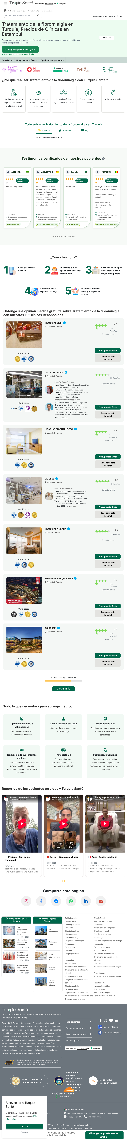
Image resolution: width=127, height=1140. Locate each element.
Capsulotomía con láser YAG (76, 992)
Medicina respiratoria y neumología (108, 941)
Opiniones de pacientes (52, 60)
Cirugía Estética (100, 918)
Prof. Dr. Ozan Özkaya (64, 382)
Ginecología (98, 937)
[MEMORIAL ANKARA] (24, 540)
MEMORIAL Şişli (14, 224)
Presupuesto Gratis (107, 350)
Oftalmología (70, 947)
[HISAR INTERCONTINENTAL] (24, 441)
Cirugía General (71, 934)
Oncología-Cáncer (72, 924)
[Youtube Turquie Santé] (110, 1021)
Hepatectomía (99, 983)
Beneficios (7, 60)
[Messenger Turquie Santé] (56, 901)
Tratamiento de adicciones (75, 967)
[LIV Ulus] (24, 490)
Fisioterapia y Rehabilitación (105, 954)
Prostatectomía (100, 973)
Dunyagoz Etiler (53, 943)
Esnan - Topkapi (52, 968)
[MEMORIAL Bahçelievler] (24, 590)
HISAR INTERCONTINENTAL (47, 224)
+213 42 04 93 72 (94, 1117)
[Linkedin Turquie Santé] (116, 1021)
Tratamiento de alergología (105, 928)
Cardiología (98, 924)
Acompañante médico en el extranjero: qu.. (23, 967)
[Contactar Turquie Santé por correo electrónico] (101, 901)
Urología (97, 963)
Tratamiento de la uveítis (75, 999)
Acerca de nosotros (75, 1028)
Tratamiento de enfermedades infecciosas (106, 958)
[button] (103, 158)
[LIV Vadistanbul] (24, 384)
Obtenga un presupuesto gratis (20, 49)
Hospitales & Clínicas (26, 60)
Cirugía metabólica (72, 986)
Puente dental (99, 989)
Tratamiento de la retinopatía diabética (76, 971)
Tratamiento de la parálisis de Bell (107, 976)
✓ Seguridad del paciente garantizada (18, 54)
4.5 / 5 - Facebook (112, 1032)
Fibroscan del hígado (102, 992)
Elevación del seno (72, 989)
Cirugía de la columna (102, 934)
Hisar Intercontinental (54, 957)
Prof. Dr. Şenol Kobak (63, 488)
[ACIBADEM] (24, 640)
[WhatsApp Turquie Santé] (71, 901)
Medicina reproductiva (103, 921)
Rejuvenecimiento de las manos (106, 996)
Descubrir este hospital (108, 358)
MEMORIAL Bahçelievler (59, 578)
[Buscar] (38, 15)
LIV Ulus (50, 479)
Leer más (44, 205)
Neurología (98, 944)
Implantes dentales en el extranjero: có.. (23, 955)
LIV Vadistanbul (73, 224)
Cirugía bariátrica (72, 931)
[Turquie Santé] (5, 11)
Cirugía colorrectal (101, 931)
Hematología (70, 960)
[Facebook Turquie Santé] (41, 901)
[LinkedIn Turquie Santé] (86, 901)
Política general (73, 1040)
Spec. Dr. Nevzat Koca (64, 400)
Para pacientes (73, 1022)
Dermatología (70, 921)
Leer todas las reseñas (63, 236)
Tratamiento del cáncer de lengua (107, 967)
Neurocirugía (70, 944)
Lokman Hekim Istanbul (52, 982)
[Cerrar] (44, 1098)
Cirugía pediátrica (72, 954)
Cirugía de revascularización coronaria (76, 981)
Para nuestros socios (76, 1034)
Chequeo (68, 950)
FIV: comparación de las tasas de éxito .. (22, 930)
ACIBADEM (51, 628)
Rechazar (24, 1132)
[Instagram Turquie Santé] (26, 901)
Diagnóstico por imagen (74, 941)
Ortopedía (69, 928)
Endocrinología (100, 950)
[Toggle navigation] (5, 3)
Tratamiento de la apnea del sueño (79, 996)
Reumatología (70, 963)
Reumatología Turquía (18, 11)
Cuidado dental (71, 918)
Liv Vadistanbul (53, 930)
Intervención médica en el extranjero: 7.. (22, 942)
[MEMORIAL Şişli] (24, 334)
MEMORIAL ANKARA (56, 529)
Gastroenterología (72, 937)
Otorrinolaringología (102, 947)
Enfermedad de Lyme (73, 976)
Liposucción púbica (102, 986)
